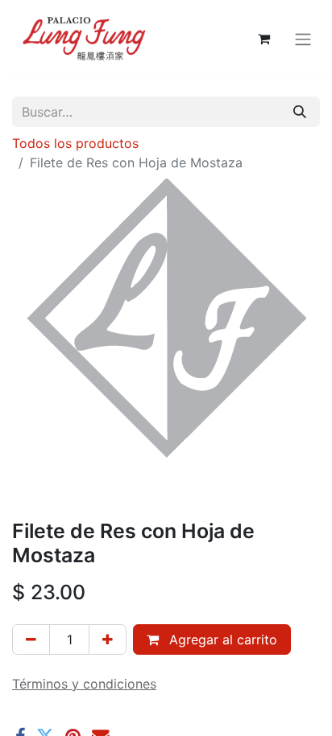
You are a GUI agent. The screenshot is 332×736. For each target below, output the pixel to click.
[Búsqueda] (300, 112)
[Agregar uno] (108, 639)
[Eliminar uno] (31, 639)
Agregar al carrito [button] (221, 639)
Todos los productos (75, 143)
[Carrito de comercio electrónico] (263, 39)
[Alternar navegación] (303, 38)
